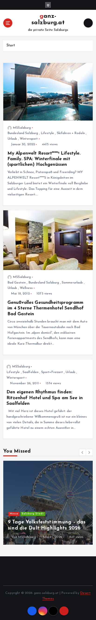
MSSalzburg (22, 128)
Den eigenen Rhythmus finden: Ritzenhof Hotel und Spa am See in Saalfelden (45, 398)
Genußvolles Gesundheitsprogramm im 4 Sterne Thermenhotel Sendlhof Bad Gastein (45, 308)
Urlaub (12, 139)
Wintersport (29, 139)
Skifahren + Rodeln (71, 133)
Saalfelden (30, 372)
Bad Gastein (16, 282)
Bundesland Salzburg (22, 133)
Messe (14, 514)
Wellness (26, 288)
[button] (82, 452)
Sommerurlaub (72, 282)
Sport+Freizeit (52, 372)
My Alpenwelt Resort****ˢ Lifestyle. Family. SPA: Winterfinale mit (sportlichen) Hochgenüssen (44, 159)
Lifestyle (47, 133)
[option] (48, 503)
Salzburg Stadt (33, 514)
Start (11, 45)
